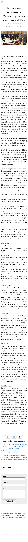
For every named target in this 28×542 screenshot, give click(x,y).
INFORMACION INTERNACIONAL (14, 26)
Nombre (5, 476)
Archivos (14, 535)
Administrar (23, 535)
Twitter (14, 437)
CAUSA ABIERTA (9, 2)
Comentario (6, 489)
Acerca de (5, 535)
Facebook (7, 437)
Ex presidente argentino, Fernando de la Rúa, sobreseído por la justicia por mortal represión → (21, 516)
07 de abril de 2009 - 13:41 (13, 23)
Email (20, 437)
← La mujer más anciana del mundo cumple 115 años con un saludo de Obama (7, 516)
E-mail (8, 482)
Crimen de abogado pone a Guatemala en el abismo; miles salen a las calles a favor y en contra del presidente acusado (14, 446)
